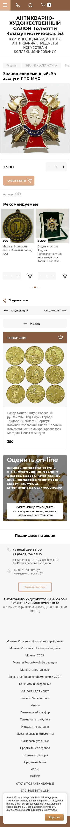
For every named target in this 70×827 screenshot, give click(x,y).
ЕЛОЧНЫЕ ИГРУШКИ (35, 790)
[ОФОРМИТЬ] (29, 276)
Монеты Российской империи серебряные (35, 641)
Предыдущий (19, 310)
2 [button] (32, 287)
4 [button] (37, 287)
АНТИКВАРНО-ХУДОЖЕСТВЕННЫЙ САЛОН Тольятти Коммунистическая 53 (35, 26)
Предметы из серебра (35, 748)
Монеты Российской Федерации (35, 662)
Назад (35, 323)
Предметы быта (35, 762)
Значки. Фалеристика (35, 698)
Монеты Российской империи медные (35, 648)
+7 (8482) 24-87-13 (27, 554)
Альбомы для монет (35, 691)
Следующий (52, 310)
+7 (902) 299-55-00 (27, 549)
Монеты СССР (35, 655)
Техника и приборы (35, 755)
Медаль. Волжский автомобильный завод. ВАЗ (17, 250)
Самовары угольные (35, 741)
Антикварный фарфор (35, 712)
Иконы (35, 705)
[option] (35, 118)
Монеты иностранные (35, 669)
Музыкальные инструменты (35, 733)
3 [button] (35, 287)
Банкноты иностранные (35, 684)
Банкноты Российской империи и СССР (35, 676)
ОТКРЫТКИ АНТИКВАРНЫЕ (35, 783)
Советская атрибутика (35, 719)
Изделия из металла (35, 726)
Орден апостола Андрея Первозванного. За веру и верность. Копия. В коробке (50, 253)
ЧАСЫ (35, 769)
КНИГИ (35, 776)
